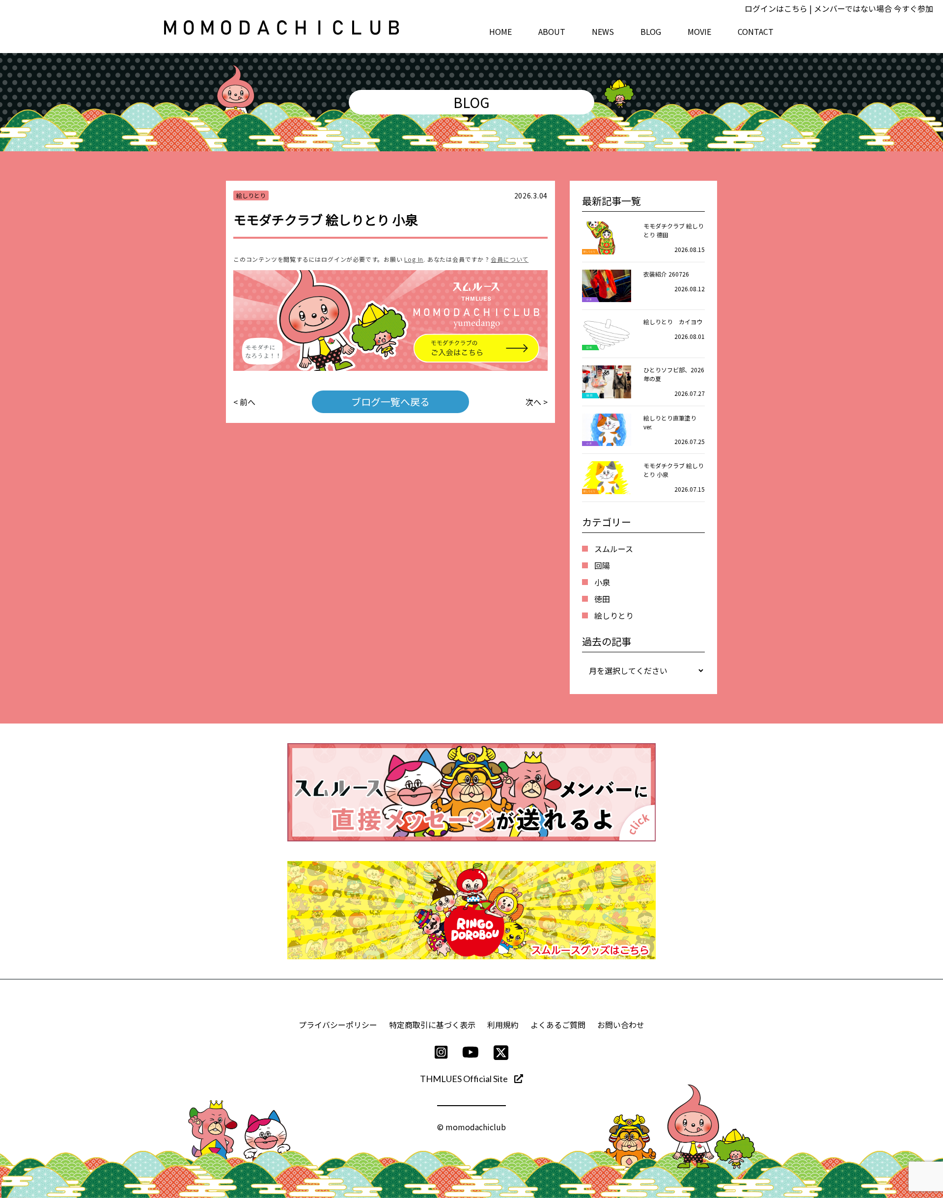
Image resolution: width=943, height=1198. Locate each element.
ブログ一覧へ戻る (390, 401)
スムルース (613, 549)
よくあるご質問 (557, 1025)
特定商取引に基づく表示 (432, 1025)
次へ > (537, 402)
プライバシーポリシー (338, 1025)
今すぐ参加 (913, 8)
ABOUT (551, 31)
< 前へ (244, 402)
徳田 (602, 599)
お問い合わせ (620, 1025)
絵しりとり (614, 615)
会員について (509, 259)
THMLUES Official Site (464, 1078)
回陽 (602, 565)
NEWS (603, 31)
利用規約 (503, 1025)
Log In (413, 259)
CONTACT (756, 31)
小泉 (602, 582)
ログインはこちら (776, 8)
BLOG (650, 31)
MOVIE (699, 31)
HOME (500, 31)
